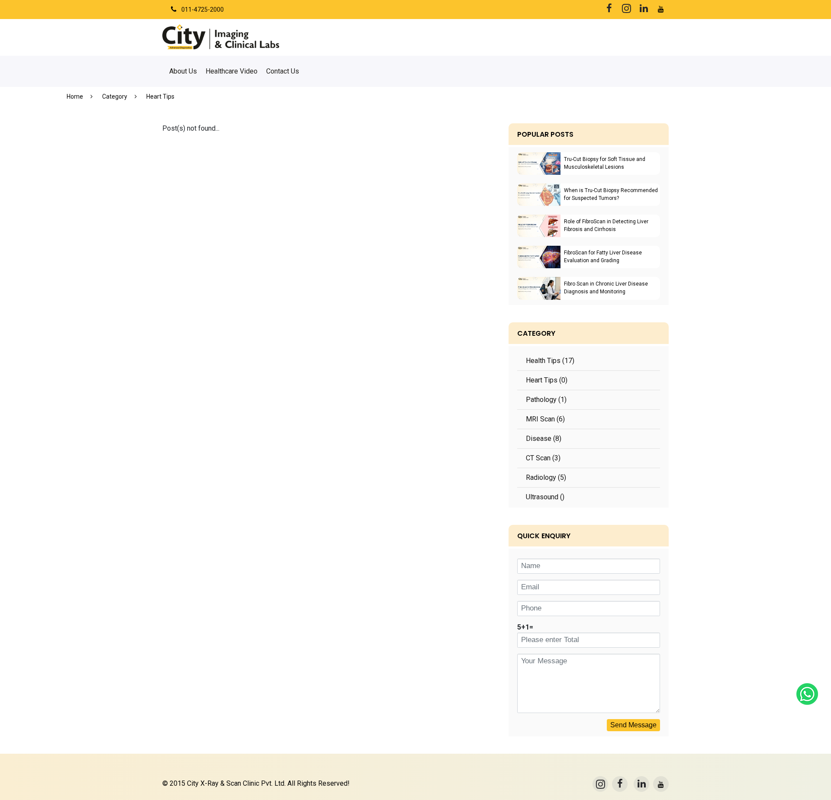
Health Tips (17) (550, 361)
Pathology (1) (546, 399)
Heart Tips (160, 96)
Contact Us (282, 71)
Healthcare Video (232, 71)
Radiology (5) (546, 477)
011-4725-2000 (202, 9)
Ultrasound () (545, 497)
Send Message (633, 725)
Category (114, 96)
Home (75, 96)
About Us (183, 71)
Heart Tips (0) (546, 380)
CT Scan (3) (543, 458)
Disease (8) (543, 438)
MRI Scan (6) (545, 419)
